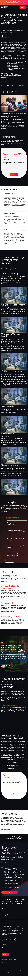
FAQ (3, 947)
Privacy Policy (21, 970)
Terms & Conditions (6, 972)
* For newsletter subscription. (12, 887)
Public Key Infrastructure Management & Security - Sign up (14, 2)
